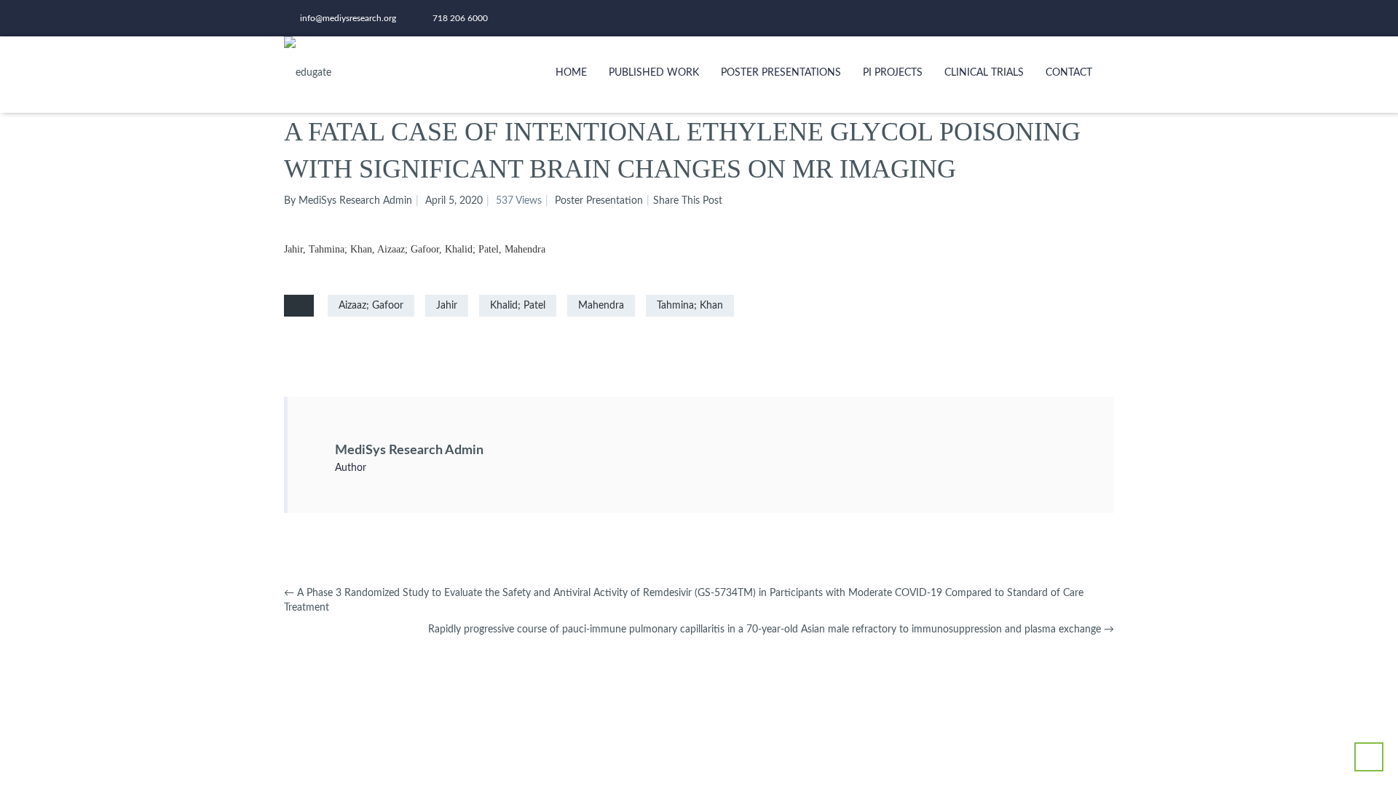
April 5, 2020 (454, 201)
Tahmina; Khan (690, 306)
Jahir (446, 306)
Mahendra (601, 306)
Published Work (654, 73)
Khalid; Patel (517, 306)
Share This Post (687, 201)
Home (571, 73)
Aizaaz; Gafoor (371, 306)
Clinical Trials (984, 73)
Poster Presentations (781, 73)
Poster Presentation (599, 201)
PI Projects (893, 73)
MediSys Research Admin (409, 450)
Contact (1069, 73)
